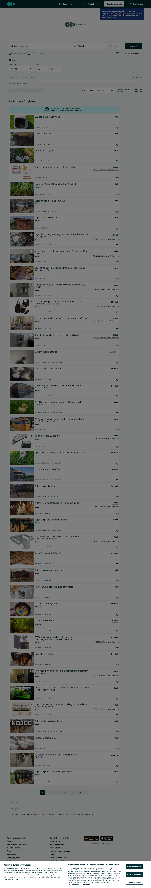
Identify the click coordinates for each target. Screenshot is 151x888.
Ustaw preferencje (134, 882)
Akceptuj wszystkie (134, 866)
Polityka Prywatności (11, 879)
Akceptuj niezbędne (134, 874)
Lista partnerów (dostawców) (79, 884)
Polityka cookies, (53, 877)
